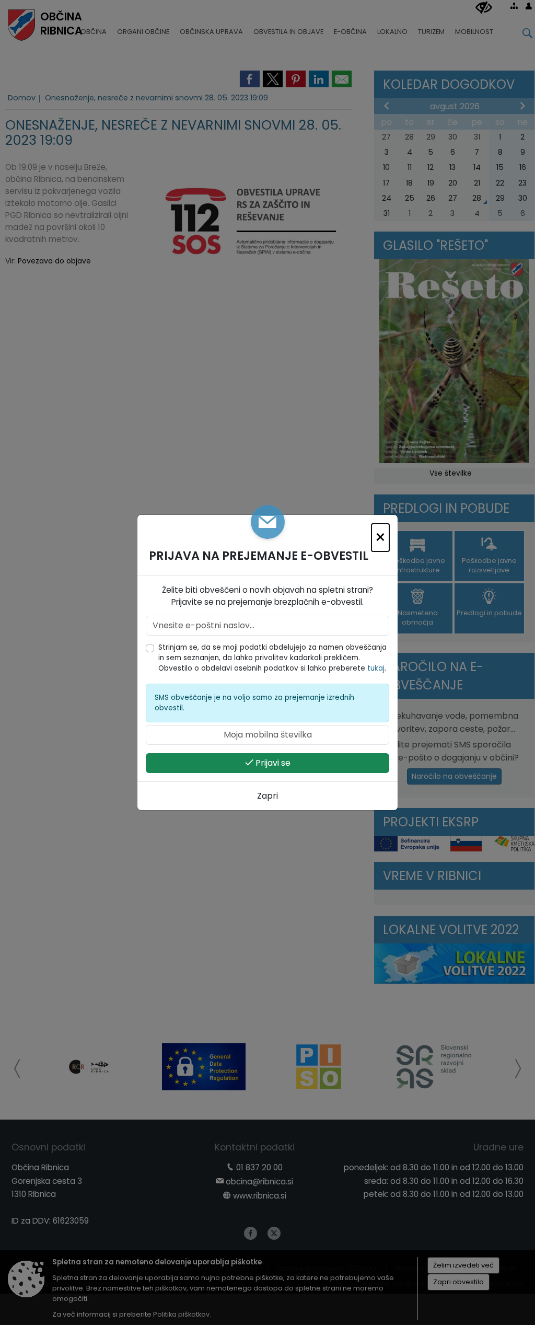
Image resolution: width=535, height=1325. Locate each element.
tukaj (376, 668)
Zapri (267, 796)
